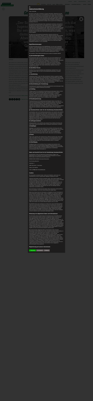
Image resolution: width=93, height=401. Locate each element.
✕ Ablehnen (47, 250)
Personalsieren (40, 250)
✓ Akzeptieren (32, 250)
